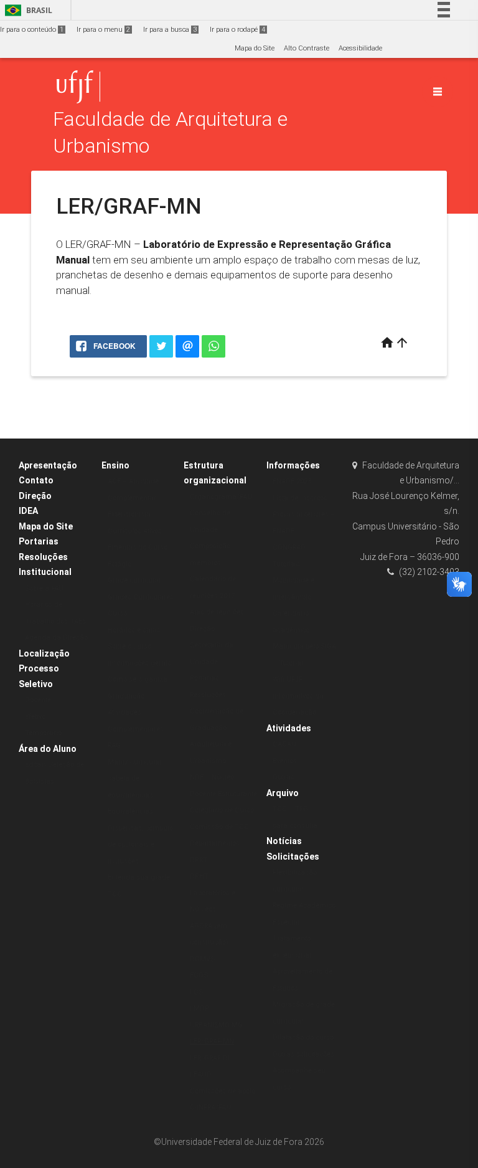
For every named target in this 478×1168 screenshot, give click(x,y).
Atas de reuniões (217, 612)
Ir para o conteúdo (31, 30)
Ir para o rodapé (237, 30)
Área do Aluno (48, 749)
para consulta (295, 826)
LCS (196, 992)
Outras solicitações (303, 1054)
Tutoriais (287, 564)
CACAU (284, 744)
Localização (44, 653)
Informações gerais (139, 663)
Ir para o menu (103, 30)
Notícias (284, 841)
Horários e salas (134, 630)
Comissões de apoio (222, 1091)
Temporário (43, 733)
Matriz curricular (135, 762)
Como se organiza (137, 679)
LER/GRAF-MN (212, 1041)
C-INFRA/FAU (210, 1107)
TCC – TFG (290, 809)
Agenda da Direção (56, 638)
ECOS (199, 975)
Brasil (26, 10)
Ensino (115, 465)
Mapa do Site (254, 48)
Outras (283, 777)
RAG (114, 745)
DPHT (199, 876)
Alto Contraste (306, 48)
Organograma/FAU (221, 497)
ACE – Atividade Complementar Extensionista (133, 497)
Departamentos (215, 843)
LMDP (199, 1008)
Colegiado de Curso (222, 810)
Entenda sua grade (139, 877)
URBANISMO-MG (216, 1025)
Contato (36, 480)
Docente (38, 700)
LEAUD (201, 1074)
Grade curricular (134, 580)
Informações (293, 465)
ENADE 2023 (292, 481)
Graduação (126, 696)
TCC (115, 894)
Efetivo (35, 717)
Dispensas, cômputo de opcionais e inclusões (140, 844)
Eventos (285, 761)
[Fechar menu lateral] (437, 91)
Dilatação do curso (303, 1037)
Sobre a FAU (44, 588)
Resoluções (43, 557)
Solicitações (292, 857)
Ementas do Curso (137, 547)
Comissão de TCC (219, 827)
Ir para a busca (170, 30)
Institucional (45, 572)
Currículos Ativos (135, 531)
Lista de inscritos (300, 498)
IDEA (28, 511)
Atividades (288, 728)
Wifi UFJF (287, 679)
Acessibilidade (360, 48)
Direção (35, 496)
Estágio (119, 564)
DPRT (198, 860)
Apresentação (48, 465)
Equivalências (130, 811)
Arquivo (282, 793)
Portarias (39, 541)
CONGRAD (289, 547)
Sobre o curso (129, 646)
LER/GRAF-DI (210, 1058)
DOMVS (202, 959)
